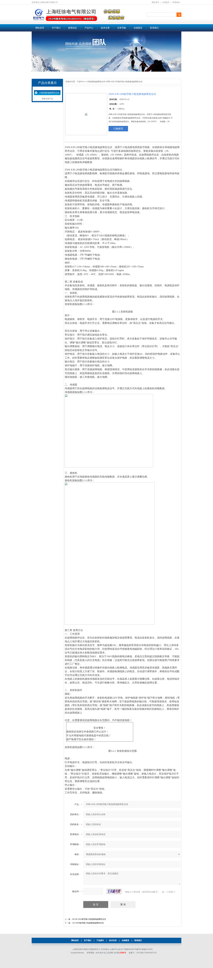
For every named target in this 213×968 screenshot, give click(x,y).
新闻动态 (72, 28)
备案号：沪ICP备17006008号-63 (143, 953)
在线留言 (166, 2)
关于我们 (56, 28)
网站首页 (155, 2)
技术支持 (113, 940)
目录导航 (121, 28)
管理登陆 (90, 953)
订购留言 (118, 128)
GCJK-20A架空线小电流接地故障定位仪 (89, 919)
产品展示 (100, 940)
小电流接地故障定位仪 (49, 92)
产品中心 (89, 28)
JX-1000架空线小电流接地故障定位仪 (88, 923)
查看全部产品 (47, 99)
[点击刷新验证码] (114, 891)
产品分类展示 (47, 83)
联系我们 (176, 2)
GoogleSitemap (77, 953)
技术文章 (105, 28)
